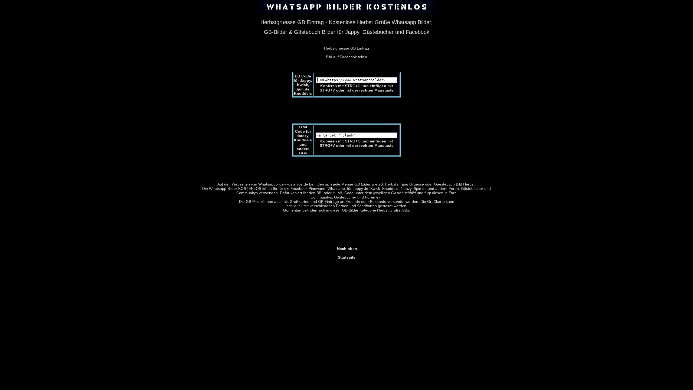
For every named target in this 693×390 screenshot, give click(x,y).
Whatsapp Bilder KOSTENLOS (235, 188)
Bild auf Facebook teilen (346, 57)
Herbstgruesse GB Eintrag (346, 48)
